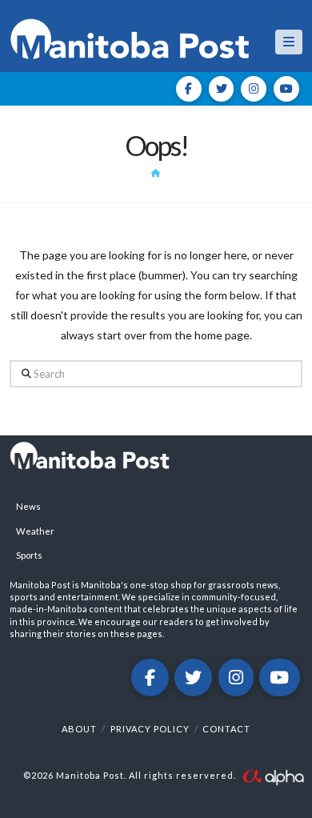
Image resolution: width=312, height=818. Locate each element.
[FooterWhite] (273, 775)
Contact (226, 729)
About (79, 729)
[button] (288, 42)
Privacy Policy (150, 729)
